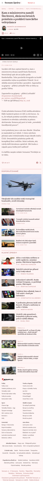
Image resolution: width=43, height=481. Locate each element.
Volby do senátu (6, 396)
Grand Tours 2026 (28, 399)
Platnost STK (26, 438)
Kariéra (21, 471)
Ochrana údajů (28, 473)
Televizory (35, 463)
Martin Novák (27, 309)
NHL (3, 418)
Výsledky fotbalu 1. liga (8, 408)
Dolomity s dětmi (7, 438)
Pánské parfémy (26, 465)
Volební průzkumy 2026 (9, 389)
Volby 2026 (5, 386)
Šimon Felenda (27, 274)
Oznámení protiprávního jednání (13, 478)
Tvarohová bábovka (28, 413)
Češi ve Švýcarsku (7, 433)
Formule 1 (4, 416)
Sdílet (13, 33)
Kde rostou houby (7, 446)
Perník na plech (27, 418)
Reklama (19, 473)
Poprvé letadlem (6, 427)
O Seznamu (14, 471)
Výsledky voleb (6, 391)
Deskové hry (26, 463)
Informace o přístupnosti (21, 475)
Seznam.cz (31, 3)
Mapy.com (21, 443)
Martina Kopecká (28, 264)
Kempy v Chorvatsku (8, 425)
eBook (6, 33)
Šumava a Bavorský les (8, 430)
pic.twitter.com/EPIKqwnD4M (13, 98)
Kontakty (37, 471)
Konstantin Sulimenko (31, 298)
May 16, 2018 (25, 100)
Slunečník (5, 453)
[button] (40, 38)
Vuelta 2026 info (27, 386)
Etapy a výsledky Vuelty (30, 389)
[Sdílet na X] (40, 163)
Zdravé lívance (27, 411)
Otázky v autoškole (28, 435)
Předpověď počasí (30, 443)
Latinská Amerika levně (9, 435)
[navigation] (2, 2)
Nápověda (29, 471)
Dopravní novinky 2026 (29, 430)
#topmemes (6, 96)
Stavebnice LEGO (34, 460)
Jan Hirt (25, 391)
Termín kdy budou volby (9, 394)
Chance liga (5, 405)
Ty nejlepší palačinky (29, 405)
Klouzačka (12, 453)
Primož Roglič (27, 396)
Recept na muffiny (28, 408)
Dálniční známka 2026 (29, 427)
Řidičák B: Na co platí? (29, 433)
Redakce (11, 473)
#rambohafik (17, 96)
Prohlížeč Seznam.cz (33, 478)
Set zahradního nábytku (24, 453)
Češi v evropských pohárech (31, 446)
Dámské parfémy (9, 463)
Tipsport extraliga (7, 411)
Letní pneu (19, 463)
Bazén (16, 451)
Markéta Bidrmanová (16, 26)
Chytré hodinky (15, 465)
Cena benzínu (18, 446)
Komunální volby (7, 399)
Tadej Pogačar (27, 394)
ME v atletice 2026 (7, 413)
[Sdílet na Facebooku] (37, 163)
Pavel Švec (25, 321)
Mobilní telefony (23, 460)
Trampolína (33, 451)
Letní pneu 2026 (27, 425)
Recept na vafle (27, 416)
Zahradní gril (36, 453)
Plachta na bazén (24, 451)
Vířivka (21, 456)
